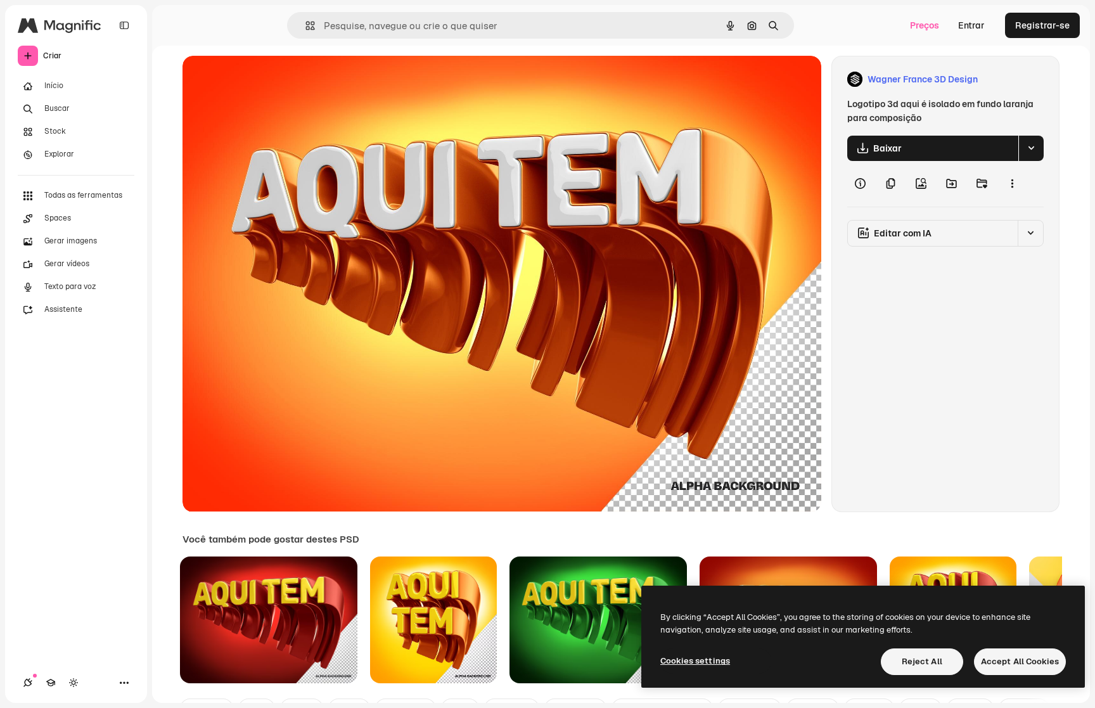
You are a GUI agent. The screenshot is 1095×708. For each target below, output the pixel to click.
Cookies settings (695, 660)
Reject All (922, 661)
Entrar (971, 25)
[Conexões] (28, 683)
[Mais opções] (1012, 183)
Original (263, 80)
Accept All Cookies (1020, 661)
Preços (924, 25)
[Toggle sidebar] (124, 25)
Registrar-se (1042, 25)
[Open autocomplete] (305, 25)
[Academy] (51, 683)
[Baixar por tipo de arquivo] (1031, 148)
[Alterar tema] (73, 683)
